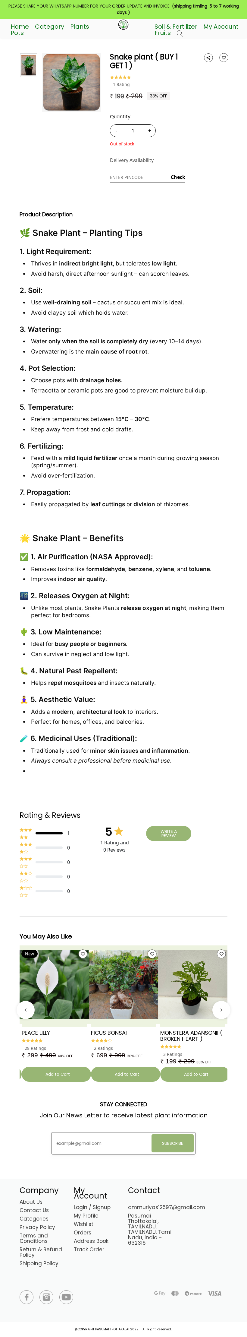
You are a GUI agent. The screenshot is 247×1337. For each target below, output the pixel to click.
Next (221, 1010)
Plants (79, 27)
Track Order (89, 1249)
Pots (17, 33)
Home (20, 27)
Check (178, 177)
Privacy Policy (37, 1227)
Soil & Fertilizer (176, 27)
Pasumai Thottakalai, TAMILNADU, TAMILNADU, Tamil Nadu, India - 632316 (150, 1229)
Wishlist (83, 1224)
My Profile (86, 1215)
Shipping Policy (39, 1263)
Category (49, 27)
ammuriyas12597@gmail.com (166, 1207)
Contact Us (34, 1210)
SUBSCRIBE (172, 1143)
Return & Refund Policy (41, 1252)
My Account (221, 27)
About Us (31, 1202)
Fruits (163, 33)
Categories (34, 1218)
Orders (82, 1232)
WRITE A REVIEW (169, 833)
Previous (26, 1010)
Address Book (91, 1241)
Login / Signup (92, 1207)
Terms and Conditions (34, 1238)
